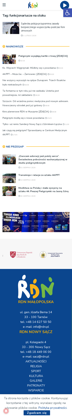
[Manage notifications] (6, 411)
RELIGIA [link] (36, 366)
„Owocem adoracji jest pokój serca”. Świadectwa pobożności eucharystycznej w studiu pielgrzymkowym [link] (42, 159)
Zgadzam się (37, 413)
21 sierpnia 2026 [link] (27, 167)
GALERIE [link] (36, 381)
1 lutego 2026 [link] (29, 35)
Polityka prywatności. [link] (52, 408)
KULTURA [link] (36, 376)
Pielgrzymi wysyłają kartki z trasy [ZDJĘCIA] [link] (43, 56)
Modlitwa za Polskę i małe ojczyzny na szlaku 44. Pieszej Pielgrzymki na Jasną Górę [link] (43, 189)
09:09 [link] (60, 68)
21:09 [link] (66, 124)
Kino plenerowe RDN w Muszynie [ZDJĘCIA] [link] (26, 111)
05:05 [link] (49, 118)
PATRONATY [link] (36, 386)
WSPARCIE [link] (36, 390)
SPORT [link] (36, 371)
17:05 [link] (14, 135)
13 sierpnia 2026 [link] (27, 180)
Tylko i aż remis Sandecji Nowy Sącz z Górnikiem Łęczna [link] (32, 124)
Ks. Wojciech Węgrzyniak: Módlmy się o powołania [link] (29, 68)
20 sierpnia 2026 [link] (27, 196)
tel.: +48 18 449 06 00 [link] (35, 352)
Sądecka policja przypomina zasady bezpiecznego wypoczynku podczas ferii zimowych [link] (43, 27)
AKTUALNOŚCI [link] (36, 361)
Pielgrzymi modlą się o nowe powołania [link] (23, 118)
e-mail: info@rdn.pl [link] (36, 327)
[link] (67, 12)
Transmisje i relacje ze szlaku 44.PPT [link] (39, 175)
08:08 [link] (26, 85)
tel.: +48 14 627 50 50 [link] (35, 322)
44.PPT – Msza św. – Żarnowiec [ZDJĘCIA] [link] (25, 74)
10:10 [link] (22, 61)
